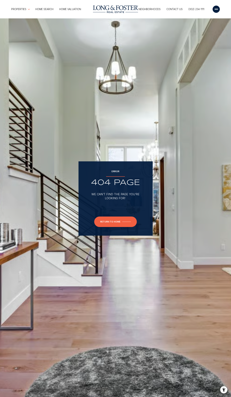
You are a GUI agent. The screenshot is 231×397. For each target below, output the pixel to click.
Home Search (44, 9)
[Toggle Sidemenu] (216, 9)
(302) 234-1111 (196, 9)
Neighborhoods (150, 9)
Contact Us (174, 9)
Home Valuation (70, 9)
